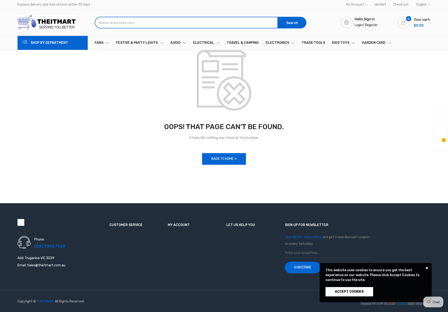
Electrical (203, 43)
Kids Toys (340, 43)
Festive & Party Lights (137, 43)
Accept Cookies (349, 292)
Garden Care (373, 43)
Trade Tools (313, 43)
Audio (175, 43)
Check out (401, 5)
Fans (99, 43)
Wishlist (380, 5)
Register (371, 25)
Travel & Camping (243, 43)
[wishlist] (440, 129)
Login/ (359, 25)
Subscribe (302, 267)
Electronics (277, 43)
